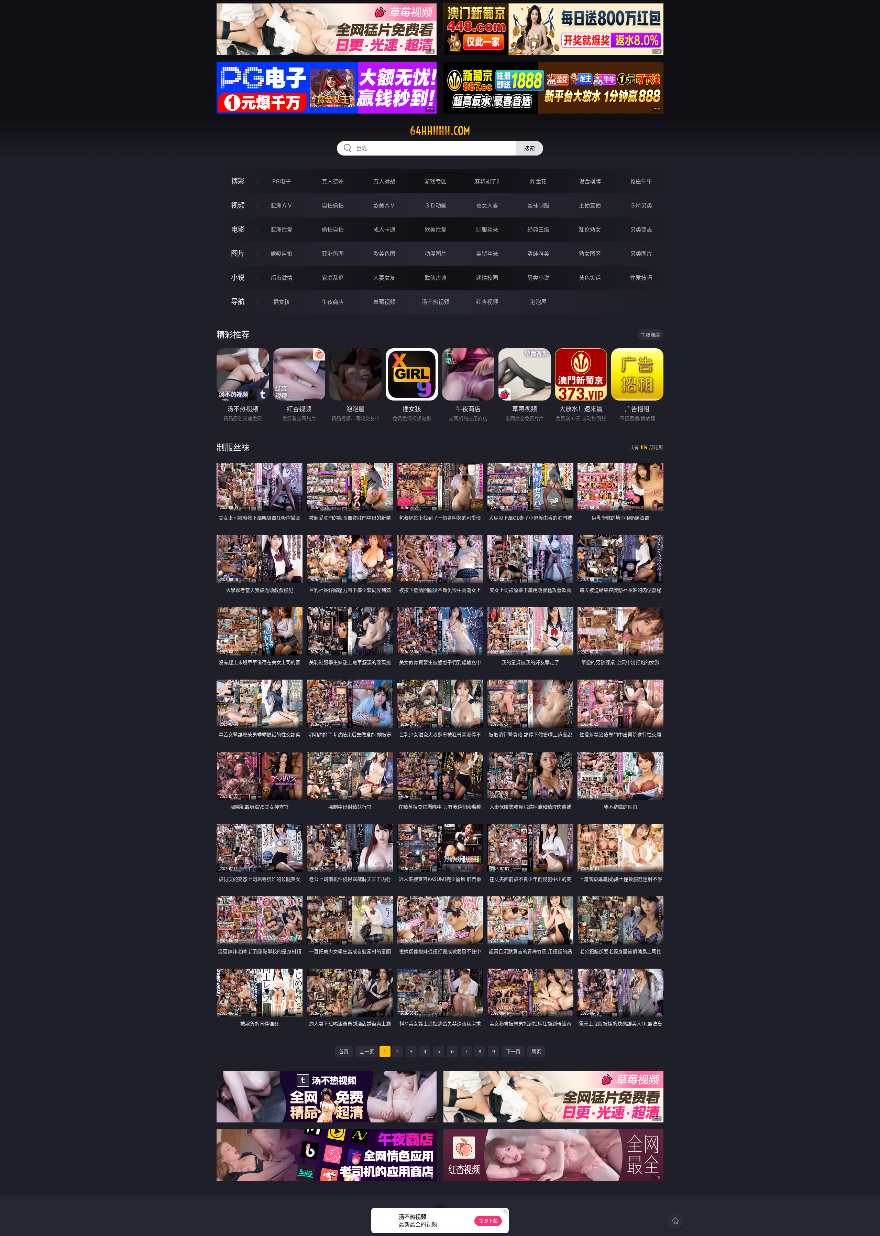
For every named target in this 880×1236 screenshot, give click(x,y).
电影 (238, 229)
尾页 (536, 1051)
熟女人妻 (487, 205)
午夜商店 (333, 302)
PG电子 (281, 181)
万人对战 (384, 181)
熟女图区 (590, 253)
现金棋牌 (590, 181)
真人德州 (333, 181)
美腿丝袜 (487, 253)
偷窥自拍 (282, 253)
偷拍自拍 (333, 229)
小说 (238, 277)
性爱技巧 (641, 277)
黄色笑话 (590, 277)
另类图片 (641, 253)
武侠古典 (436, 277)
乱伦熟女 (590, 229)
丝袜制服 (538, 205)
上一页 (367, 1051)
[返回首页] (675, 1221)
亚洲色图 (333, 253)
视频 (238, 205)
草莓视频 (384, 302)
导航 (238, 301)
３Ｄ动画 (436, 205)
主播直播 (590, 205)
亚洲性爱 (282, 229)
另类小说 (538, 277)
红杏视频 (487, 302)
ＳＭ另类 (641, 205)
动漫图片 (436, 253)
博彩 (238, 181)
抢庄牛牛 (641, 181)
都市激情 (282, 277)
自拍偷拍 (333, 205)
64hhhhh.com (440, 131)
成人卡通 (384, 229)
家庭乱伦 (333, 277)
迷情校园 (487, 277)
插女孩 (281, 302)
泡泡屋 (538, 302)
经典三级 (538, 229)
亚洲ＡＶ (282, 205)
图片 (238, 253)
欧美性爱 (436, 229)
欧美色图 (384, 253)
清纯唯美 (538, 253)
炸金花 (538, 181)
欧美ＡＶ (384, 205)
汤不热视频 (435, 302)
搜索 (529, 148)
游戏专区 (436, 181)
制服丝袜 (487, 229)
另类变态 (641, 229)
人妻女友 (384, 277)
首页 (344, 1051)
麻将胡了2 (486, 181)
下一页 (513, 1051)
